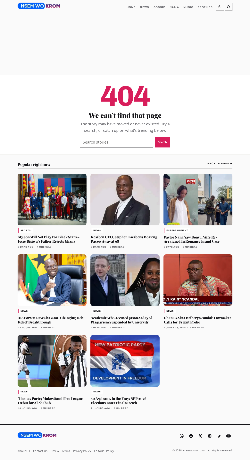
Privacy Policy (82, 451)
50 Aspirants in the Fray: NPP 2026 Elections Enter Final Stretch (118, 400)
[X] (200, 436)
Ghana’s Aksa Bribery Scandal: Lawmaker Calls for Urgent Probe (197, 319)
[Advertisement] (125, 44)
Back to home (219, 163)
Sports (26, 230)
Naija (174, 7)
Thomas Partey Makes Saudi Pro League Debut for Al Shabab (50, 400)
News (144, 7)
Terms (66, 451)
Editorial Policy (104, 451)
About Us (24, 451)
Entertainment (177, 230)
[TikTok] (219, 436)
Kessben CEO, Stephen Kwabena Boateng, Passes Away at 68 (124, 239)
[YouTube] (228, 436)
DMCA (55, 451)
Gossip (159, 7)
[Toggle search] (228, 7)
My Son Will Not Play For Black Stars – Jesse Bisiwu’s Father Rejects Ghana (48, 239)
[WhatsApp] (182, 436)
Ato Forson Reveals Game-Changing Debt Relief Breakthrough (51, 319)
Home (131, 7)
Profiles (205, 7)
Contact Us (40, 451)
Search (162, 142)
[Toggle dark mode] (220, 7)
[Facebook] (191, 436)
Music (188, 7)
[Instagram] (210, 436)
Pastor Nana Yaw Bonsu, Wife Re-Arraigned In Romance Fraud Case (192, 239)
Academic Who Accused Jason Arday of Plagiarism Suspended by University (121, 319)
